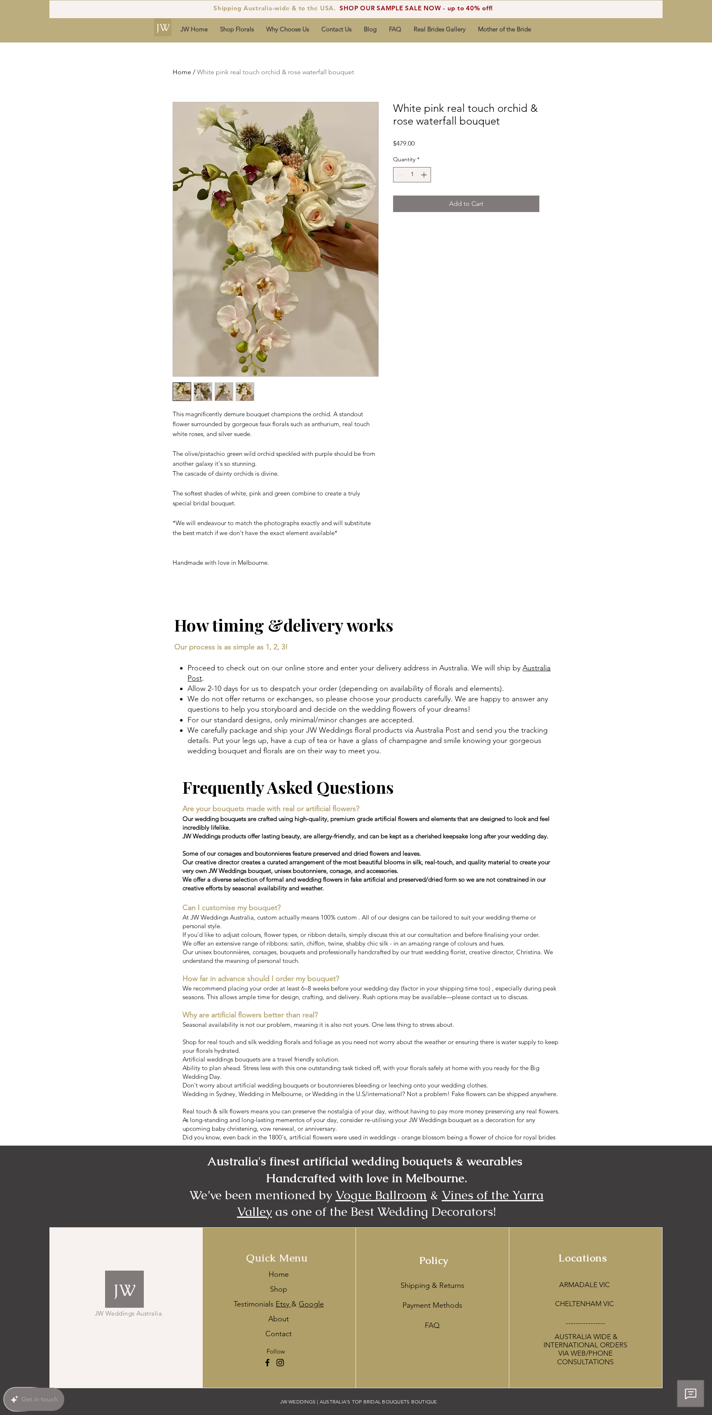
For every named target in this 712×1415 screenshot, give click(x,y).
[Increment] (424, 174)
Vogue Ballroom (381, 1195)
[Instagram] (280, 1363)
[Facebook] (267, 1363)
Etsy (283, 1304)
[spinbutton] (412, 174)
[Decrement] (399, 174)
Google (311, 1304)
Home (182, 72)
